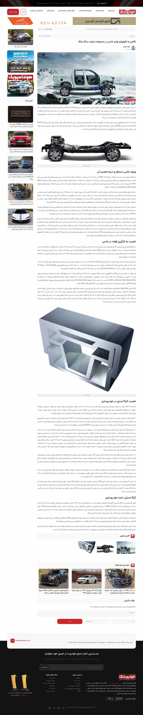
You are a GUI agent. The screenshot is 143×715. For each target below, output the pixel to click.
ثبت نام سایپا (80, 3)
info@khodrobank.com (22, 641)
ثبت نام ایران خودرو (90, 3)
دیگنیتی (63, 3)
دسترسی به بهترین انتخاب (114, 683)
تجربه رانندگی (50, 11)
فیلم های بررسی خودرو (36, 11)
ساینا (74, 3)
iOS (109, 699)
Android (119, 699)
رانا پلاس (69, 3)
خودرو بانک (132, 29)
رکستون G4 (99, 214)
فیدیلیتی (57, 3)
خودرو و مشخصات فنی (85, 11)
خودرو (106, 111)
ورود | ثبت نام (13, 12)
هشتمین (26, 695)
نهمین (21, 695)
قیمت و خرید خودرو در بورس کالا (45, 3)
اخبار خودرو (111, 11)
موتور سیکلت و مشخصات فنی (66, 11)
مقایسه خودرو (100, 11)
